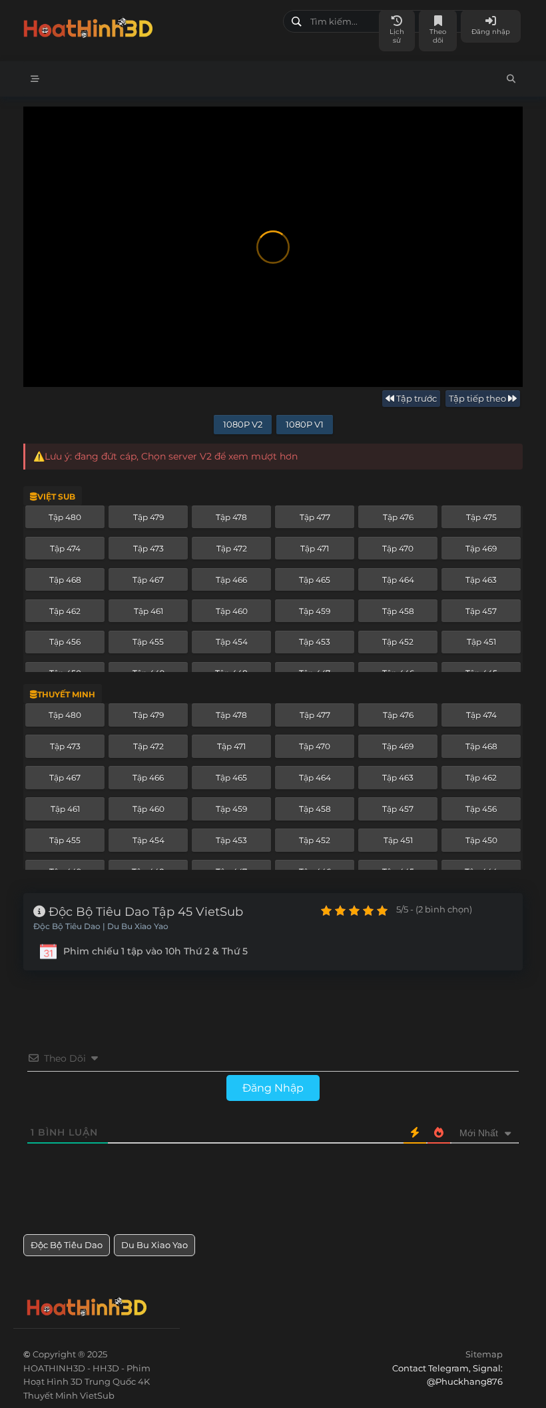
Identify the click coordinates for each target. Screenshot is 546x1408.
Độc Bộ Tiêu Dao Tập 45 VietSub (144, 911)
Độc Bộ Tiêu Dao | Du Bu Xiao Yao (100, 926)
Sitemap (484, 1354)
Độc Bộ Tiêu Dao (67, 1244)
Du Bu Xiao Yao (154, 1244)
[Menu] (35, 79)
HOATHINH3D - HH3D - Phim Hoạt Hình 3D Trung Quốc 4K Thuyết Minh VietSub (148, 25)
